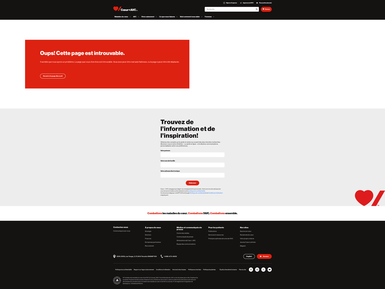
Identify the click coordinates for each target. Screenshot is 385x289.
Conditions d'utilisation (215, 193)
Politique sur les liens (194, 269)
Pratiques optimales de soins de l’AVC (220, 238)
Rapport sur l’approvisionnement (144, 269)
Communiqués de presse (185, 237)
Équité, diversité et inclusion (228, 269)
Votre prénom (165, 151)
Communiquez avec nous (121, 231)
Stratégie (148, 231)
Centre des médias (183, 233)
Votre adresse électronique (170, 171)
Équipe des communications (186, 244)
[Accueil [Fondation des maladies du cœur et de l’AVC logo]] (127, 9)
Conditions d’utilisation (163, 269)
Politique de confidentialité (198, 193)
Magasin (243, 246)
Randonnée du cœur (247, 235)
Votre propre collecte (247, 238)
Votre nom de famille (168, 161)
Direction (148, 235)
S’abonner (192, 183)
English (249, 256)
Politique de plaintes (209, 269)
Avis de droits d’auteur (179, 269)
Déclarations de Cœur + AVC (186, 240)
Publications (212, 231)
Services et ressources (216, 235)
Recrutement (149, 246)
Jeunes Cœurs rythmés (248, 242)
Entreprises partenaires (153, 242)
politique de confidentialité (196, 191)
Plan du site (242, 269)
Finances (148, 238)
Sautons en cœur (245, 231)
